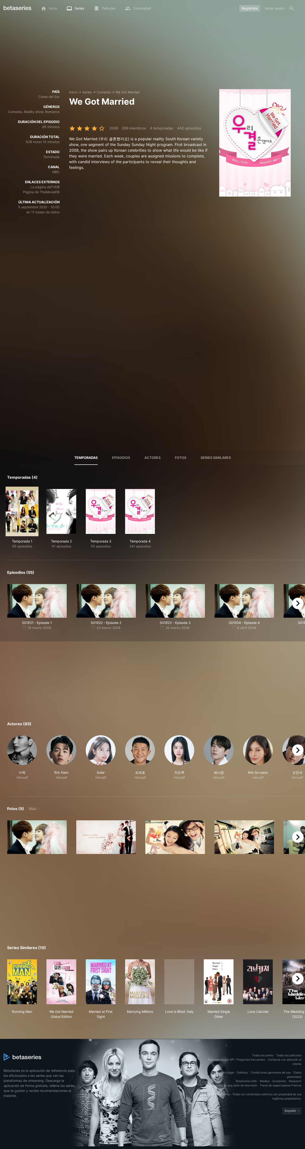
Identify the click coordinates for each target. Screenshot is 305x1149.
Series (87, 92)
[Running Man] (22, 981)
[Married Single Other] (219, 981)
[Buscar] (291, 8)
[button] (22, 760)
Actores (152, 458)
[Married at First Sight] (101, 981)
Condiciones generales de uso (271, 1072)
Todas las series (262, 1055)
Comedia (104, 92)
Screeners (279, 1081)
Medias (264, 1081)
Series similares (216, 458)
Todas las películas (288, 1055)
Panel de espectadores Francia (280, 1085)
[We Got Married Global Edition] (61, 981)
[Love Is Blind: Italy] (179, 981)
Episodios (121, 458)
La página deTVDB (45, 187)
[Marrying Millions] (140, 981)
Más (32, 808)
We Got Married (128, 92)
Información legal (222, 1072)
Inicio (73, 92)
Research (295, 1081)
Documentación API (221, 1059)
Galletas (242, 1072)
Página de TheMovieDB (41, 192)
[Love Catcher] (258, 981)
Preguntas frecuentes (250, 1059)
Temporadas (86, 458)
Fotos (180, 458)
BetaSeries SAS (246, 1081)
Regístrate (250, 8)
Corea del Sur (49, 97)
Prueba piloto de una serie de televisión (231, 1085)
